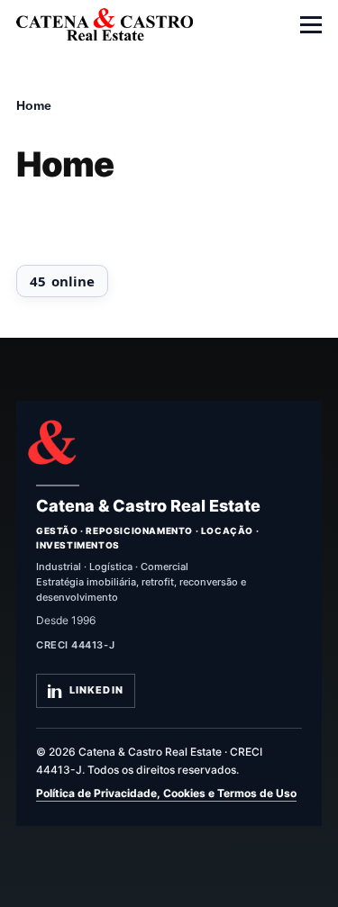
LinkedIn (96, 690)
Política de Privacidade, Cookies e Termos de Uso (166, 793)
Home (33, 105)
